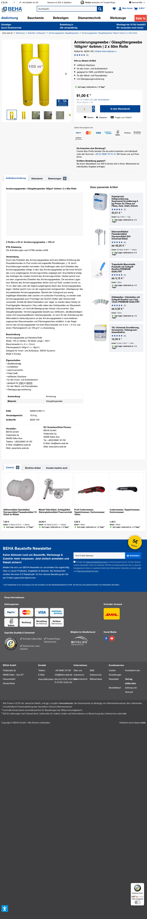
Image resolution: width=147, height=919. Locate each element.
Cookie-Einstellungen (115, 672)
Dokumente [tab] (37, 178)
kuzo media (140, 722)
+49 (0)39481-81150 (30, 2)
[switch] (137, 902)
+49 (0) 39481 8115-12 (105, 153)
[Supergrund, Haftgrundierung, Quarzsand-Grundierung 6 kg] (100, 209)
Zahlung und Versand (131, 689)
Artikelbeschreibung (16, 178)
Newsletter (114, 678)
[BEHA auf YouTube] (111, 640)
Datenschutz (96, 674)
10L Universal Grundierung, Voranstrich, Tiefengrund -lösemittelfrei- (125, 329)
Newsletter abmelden (111, 584)
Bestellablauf (115, 687)
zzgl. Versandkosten (101, 99)
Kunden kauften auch (56, 467)
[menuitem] (31, 2)
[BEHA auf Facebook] (106, 640)
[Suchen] (100, 9)
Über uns (78, 670)
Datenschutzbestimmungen (96, 562)
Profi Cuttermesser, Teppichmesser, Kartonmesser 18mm (89, 512)
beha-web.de (7, 33)
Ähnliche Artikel (33, 467)
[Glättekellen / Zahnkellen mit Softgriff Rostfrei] (100, 307)
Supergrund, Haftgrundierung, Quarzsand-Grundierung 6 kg (125, 201)
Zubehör (12, 467)
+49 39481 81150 (63, 670)
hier (124, 713)
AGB (139, 568)
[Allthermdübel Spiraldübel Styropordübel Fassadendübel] (20, 489)
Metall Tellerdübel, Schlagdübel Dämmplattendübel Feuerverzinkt (55, 511)
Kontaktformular (132, 670)
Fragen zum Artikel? (123, 117)
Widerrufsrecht (80, 678)
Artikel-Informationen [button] (105, 51)
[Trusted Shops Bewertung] (12, 643)
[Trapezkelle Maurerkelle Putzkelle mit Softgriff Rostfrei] (100, 276)
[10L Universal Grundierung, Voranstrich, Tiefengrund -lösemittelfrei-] (100, 338)
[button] (12, 115)
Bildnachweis (96, 678)
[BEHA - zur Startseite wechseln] (15, 9)
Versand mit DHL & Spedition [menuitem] (59, 2)
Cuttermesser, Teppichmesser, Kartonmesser (125, 511)
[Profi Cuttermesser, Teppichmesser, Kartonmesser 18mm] (91, 489)
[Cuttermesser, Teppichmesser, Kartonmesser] (127, 489)
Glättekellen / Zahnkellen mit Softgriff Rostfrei (126, 299)
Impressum (79, 674)
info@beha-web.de (63, 674)
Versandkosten (66, 703)
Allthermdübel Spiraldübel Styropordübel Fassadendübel (19, 512)
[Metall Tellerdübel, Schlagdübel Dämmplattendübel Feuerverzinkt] (56, 489)
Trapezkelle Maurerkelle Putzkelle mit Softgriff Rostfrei (123, 268)
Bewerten (103, 117)
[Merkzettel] (114, 9)
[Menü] (142, 884)
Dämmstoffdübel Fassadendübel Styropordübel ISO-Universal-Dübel (121, 235)
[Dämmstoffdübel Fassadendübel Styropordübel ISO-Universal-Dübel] (100, 243)
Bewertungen (56, 178)
